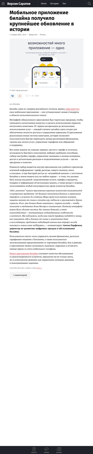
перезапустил (72, 108)
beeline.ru (39, 268)
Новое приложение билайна (24, 253)
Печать (43, 35)
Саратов (18, 4)
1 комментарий (20, 275)
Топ (64, 3)
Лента (43, 3)
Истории (54, 3)
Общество (33, 35)
